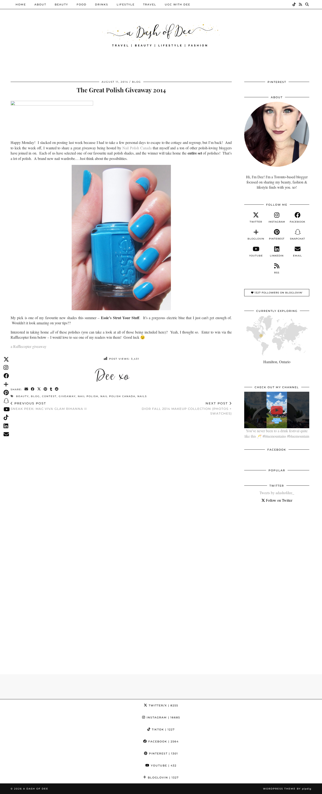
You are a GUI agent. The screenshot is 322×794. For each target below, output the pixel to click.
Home (21, 4)
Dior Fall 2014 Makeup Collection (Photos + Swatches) (187, 408)
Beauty (61, 4)
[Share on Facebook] (33, 389)
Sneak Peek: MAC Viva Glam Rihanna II (49, 406)
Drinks (101, 4)
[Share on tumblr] (51, 389)
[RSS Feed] (300, 4)
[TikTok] (294, 4)
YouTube (163, 765)
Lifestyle (126, 4)
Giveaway (67, 396)
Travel (149, 4)
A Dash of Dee (35, 788)
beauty (22, 396)
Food (82, 4)
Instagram (162, 717)
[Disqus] (121, 480)
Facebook (163, 741)
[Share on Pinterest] (45, 389)
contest (49, 396)
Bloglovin (163, 777)
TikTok (163, 729)
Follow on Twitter (278, 500)
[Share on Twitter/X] (39, 389)
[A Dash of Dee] (161, 34)
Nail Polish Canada (137, 147)
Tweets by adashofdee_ (277, 492)
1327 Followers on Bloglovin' (278, 292)
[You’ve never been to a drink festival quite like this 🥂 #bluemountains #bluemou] (276, 410)
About (40, 4)
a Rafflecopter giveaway (28, 346)
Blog (136, 81)
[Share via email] (26, 389)
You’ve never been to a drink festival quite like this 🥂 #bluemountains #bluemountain (276, 433)
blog (35, 396)
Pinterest (163, 753)
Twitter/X (163, 705)
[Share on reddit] (57, 389)
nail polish (88, 396)
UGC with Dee (177, 4)
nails (142, 396)
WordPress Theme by (287, 788)
